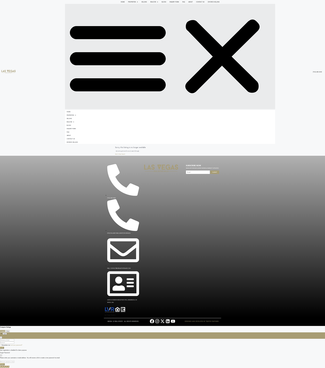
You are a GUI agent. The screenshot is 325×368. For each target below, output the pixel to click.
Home (123, 2)
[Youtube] (173, 321)
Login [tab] (4, 333)
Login (2, 347)
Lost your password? (16, 345)
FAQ (183, 2)
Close (7, 331)
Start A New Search (120, 154)
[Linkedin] (168, 321)
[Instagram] (157, 321)
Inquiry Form (174, 2)
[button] (170, 56)
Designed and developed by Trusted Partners (202, 321)
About (190, 2)
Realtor (153, 2)
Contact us (200, 2)
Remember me (6, 345)
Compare (2, 331)
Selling (144, 2)
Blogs (164, 2)
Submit (2, 364)
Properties (132, 2)
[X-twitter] (162, 321)
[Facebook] (152, 321)
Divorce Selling (214, 2)
